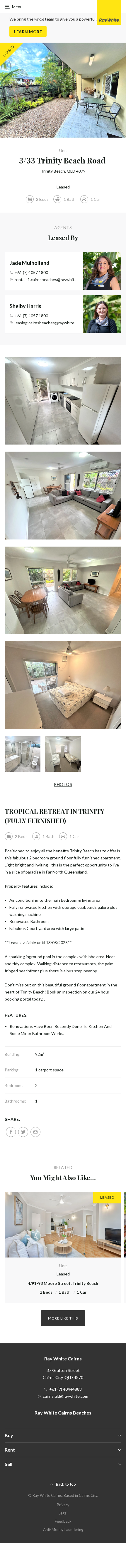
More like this (63, 1318)
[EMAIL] (35, 1132)
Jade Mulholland (30, 263)
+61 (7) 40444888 (65, 1389)
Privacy (63, 1504)
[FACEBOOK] (11, 1132)
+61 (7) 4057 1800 (31, 272)
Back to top (66, 1484)
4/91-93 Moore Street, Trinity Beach (63, 1283)
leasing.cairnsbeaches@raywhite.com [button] (47, 322)
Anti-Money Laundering (63, 1529)
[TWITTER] (23, 1132)
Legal (63, 1513)
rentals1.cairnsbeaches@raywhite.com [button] (47, 279)
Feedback (63, 1521)
